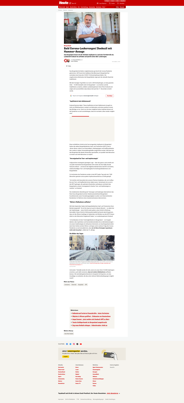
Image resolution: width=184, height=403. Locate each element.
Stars (76, 367)
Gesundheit (96, 374)
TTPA (77, 399)
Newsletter (61, 383)
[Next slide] (114, 247)
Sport (67, 7)
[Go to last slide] (69, 247)
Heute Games (79, 379)
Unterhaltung (84, 7)
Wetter (60, 381)
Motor (94, 381)
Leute (77, 369)
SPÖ (86, 284)
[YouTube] (81, 344)
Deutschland (61, 372)
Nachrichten (61, 374)
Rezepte (95, 372)
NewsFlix (112, 367)
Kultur (77, 372)
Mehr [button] (103, 7)
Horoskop (78, 376)
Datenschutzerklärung (85, 399)
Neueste (122, 7)
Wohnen (95, 376)
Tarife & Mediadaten (70, 399)
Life (79, 7)
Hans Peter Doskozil (68, 333)
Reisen (94, 383)
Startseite (60, 10)
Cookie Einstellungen (110, 399)
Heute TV (77, 383)
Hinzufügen (109, 96)
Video (117, 7)
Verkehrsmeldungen (98, 379)
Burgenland (70, 10)
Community (92, 7)
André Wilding (74, 61)
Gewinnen (98, 7)
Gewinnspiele (96, 369)
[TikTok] (77, 344)
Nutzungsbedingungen (98, 399)
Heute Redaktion (77, 60)
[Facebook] (67, 344)
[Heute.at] (63, 2)
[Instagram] (74, 344)
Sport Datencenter (98, 367)
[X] (70, 344)
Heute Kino (78, 381)
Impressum (61, 399)
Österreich (62, 7)
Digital (77, 374)
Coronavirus (67, 284)
